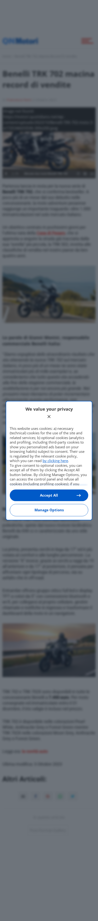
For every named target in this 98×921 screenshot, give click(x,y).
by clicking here (55, 460)
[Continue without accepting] (49, 416)
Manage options (49, 510)
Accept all (49, 495)
